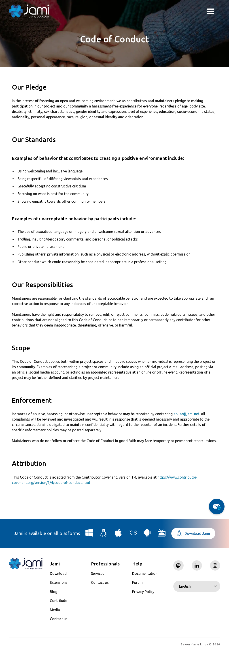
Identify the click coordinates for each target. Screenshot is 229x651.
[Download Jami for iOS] (133, 534)
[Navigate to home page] (29, 11)
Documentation (144, 574)
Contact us (59, 619)
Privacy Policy (143, 592)
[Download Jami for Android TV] (162, 534)
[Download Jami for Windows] (89, 534)
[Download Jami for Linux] (104, 534)
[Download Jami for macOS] (118, 534)
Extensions (59, 582)
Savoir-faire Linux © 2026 (200, 644)
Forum (137, 582)
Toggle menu (213, 11)
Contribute (58, 601)
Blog (53, 592)
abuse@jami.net (186, 414)
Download (58, 574)
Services (97, 574)
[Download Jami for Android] (147, 534)
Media (55, 610)
